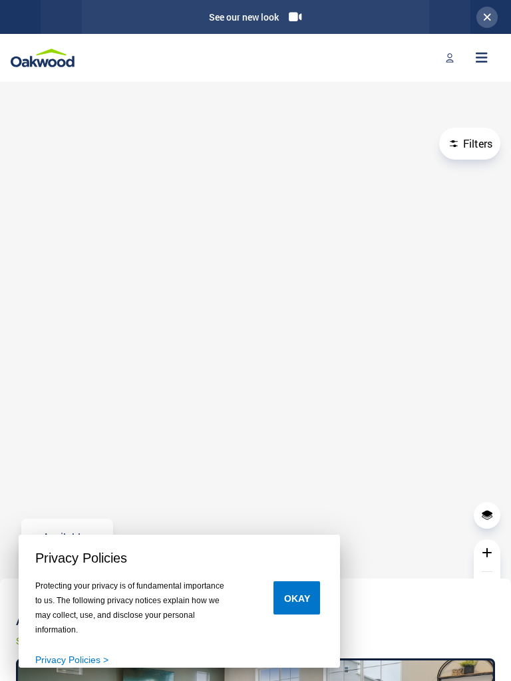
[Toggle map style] (487, 515)
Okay (297, 598)
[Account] (449, 58)
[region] (255, 339)
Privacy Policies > (71, 659)
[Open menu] (481, 58)
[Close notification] (487, 17)
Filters (476, 143)
